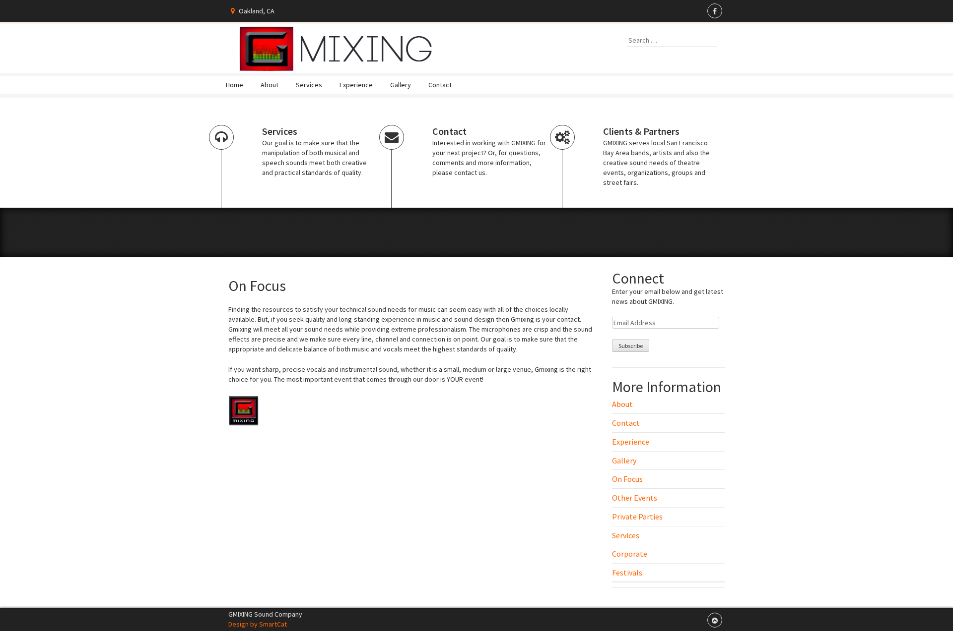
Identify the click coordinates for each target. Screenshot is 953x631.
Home (234, 84)
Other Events (634, 498)
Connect (638, 278)
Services (309, 84)
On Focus (627, 479)
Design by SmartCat (257, 624)
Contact (440, 84)
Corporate (629, 554)
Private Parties (637, 516)
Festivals (627, 572)
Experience (356, 84)
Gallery (400, 84)
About (269, 84)
